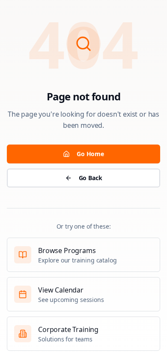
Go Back (90, 178)
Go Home (90, 154)
